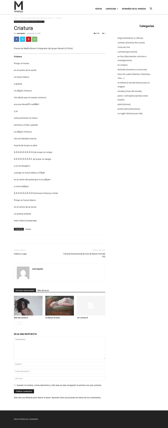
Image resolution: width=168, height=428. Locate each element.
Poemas (28, 229)
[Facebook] (16, 39)
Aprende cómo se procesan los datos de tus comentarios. (76, 397)
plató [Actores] (124, 104)
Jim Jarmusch (82, 318)
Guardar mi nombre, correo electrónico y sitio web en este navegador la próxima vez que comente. (59, 385)
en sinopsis (123, 65)
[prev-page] (15, 323)
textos (98, 8)
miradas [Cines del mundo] (130, 91)
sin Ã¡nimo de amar (52, 318)
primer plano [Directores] (129, 109)
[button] (151, 9)
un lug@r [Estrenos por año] (130, 113)
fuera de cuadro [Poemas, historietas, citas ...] (37, 18)
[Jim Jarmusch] (91, 306)
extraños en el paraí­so (134, 8)
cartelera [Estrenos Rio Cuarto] (131, 42)
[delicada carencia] (28, 306)
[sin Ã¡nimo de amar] (59, 306)
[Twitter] (22, 39)
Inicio (16, 18)
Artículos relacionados (24, 290)
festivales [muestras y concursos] (132, 69)
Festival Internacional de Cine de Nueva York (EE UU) (84, 255)
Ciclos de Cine (124, 47)
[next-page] (19, 323)
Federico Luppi (20, 254)
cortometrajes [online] (127, 52)
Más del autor (43, 290)
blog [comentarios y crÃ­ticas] (130, 38)
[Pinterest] (28, 39)
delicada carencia (21, 318)
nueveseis (33, 419)
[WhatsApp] (34, 39)
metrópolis (21, 33)
